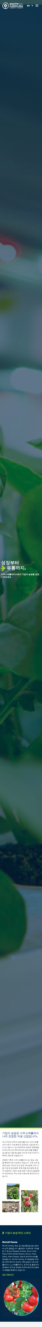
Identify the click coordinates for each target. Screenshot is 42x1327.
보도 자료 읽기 (8, 1275)
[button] (37, 6)
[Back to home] (13, 6)
